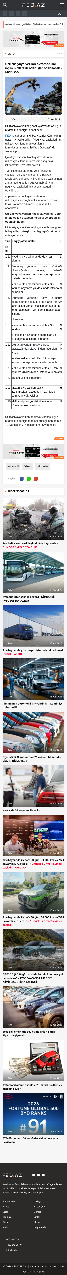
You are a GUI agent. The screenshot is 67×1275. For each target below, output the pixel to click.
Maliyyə (37, 1201)
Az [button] (60, 13)
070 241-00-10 (13, 1239)
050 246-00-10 (14, 1244)
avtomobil (13, 466)
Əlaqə (37, 1222)
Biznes (6, 1206)
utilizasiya (42, 466)
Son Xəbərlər (9, 1201)
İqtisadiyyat (40, 1206)
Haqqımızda (40, 1227)
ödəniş (28, 466)
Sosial (5, 1211)
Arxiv (5, 1227)
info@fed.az (12, 1250)
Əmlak (37, 1216)
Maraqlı (37, 1211)
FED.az (9, 135)
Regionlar (7, 1216)
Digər (5, 1222)
